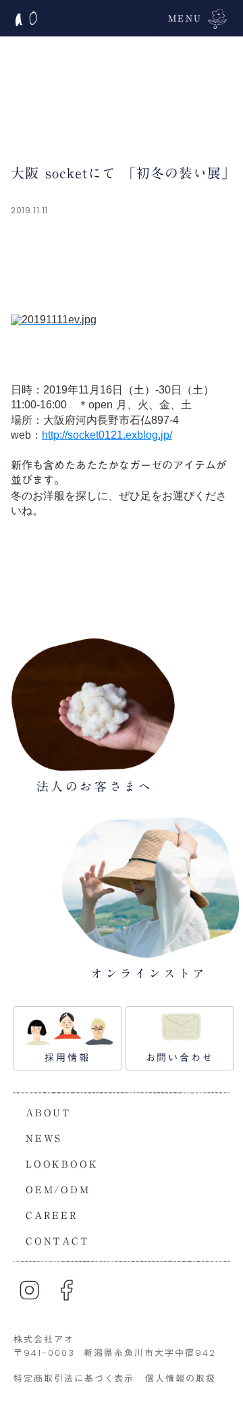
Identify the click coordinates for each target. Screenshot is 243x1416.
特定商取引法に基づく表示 (74, 1378)
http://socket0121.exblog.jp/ (107, 435)
